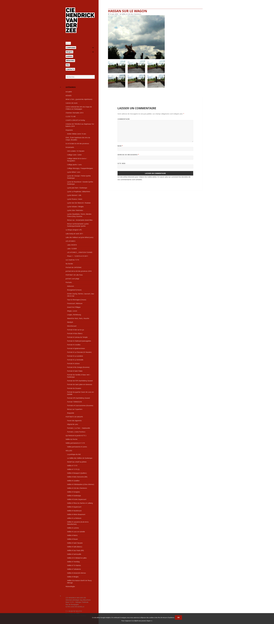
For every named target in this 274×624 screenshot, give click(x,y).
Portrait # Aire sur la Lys (75, 330)
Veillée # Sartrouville (74, 554)
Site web (121, 163)
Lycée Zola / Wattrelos (75, 210)
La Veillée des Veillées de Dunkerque (79, 458)
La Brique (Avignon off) (74, 230)
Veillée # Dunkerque (74, 496)
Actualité (69, 92)
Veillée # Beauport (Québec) (77, 473)
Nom (120, 146)
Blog (68, 43)
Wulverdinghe (70, 586)
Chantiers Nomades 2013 (74, 113)
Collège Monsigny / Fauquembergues (80, 168)
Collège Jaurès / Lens (74, 165)
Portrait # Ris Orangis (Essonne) (78, 367)
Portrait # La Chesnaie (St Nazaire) (79, 352)
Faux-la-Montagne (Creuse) (76, 300)
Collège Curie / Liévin (74, 155)
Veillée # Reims (72, 535)
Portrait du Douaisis (74, 388)
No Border (69, 264)
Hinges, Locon (72, 311)
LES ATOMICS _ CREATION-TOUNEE (79, 252)
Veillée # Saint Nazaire (75, 543)
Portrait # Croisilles (73, 345)
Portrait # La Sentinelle (75, 360)
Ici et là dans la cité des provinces (77, 143)
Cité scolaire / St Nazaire (75, 151)
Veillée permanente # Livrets (77, 447)
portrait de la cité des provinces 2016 (79, 271)
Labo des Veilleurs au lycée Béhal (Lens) (79, 237)
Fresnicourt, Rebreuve (74, 303)
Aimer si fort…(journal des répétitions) (79, 99)
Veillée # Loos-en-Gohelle (76, 532)
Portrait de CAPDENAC (74, 267)
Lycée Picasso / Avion (74, 199)
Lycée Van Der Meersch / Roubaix (79, 203)
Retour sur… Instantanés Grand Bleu (79, 220)
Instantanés (70, 147)
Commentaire (124, 119)
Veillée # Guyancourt (74, 507)
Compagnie (70, 48)
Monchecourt (72, 326)
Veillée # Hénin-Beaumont (76, 514)
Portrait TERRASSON (74, 402)
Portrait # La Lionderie (75, 356)
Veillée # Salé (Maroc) (74, 547)
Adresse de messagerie (128, 155)
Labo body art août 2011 (74, 234)
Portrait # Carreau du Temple (77, 337)
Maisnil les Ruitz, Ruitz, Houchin (78, 318)
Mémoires (70, 61)
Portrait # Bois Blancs (75, 333)
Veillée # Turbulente (74, 569)
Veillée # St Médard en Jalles (77, 558)
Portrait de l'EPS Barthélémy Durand (80, 381)
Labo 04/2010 (72, 245)
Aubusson (70, 286)
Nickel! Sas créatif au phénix (76, 462)
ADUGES (68, 95)
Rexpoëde (70, 413)
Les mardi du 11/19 (72, 260)
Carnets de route (71, 103)
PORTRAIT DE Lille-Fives (74, 275)
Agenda (69, 56)
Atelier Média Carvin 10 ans (76, 134)
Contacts (70, 69)
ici (151, 621)
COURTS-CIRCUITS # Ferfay (75, 120)
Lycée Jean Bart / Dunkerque (77, 188)
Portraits (69, 282)
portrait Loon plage (72, 279)
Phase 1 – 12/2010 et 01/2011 (77, 256)
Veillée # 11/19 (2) (73, 469)
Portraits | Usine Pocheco (76, 432)
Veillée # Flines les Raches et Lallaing (80, 503)
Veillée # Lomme (73, 528)
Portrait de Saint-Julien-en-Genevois (79, 384)
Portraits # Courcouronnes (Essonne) (80, 405)
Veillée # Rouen (72, 539)
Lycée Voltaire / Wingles (75, 207)
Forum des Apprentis (74, 421)
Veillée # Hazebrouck (74, 511)
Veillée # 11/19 (72, 466)
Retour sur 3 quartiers (74, 409)
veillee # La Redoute (74, 518)
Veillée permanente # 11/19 (75, 443)
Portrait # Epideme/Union (76, 348)
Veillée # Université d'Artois (76, 573)
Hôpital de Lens (72, 424)
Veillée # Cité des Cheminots (77, 488)
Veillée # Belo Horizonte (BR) (77, 477)
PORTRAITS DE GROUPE (74, 417)
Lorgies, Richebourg (74, 315)
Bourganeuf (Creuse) (74, 290)
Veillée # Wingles (73, 577)
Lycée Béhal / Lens (73, 172)
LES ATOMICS (70, 241)
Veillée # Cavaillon (73, 481)
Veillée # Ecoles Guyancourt (76, 499)
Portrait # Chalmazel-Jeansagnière (79, 341)
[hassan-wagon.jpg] (155, 51)
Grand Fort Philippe (73, 307)
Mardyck (70, 322)
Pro (67, 65)
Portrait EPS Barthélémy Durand (78, 398)
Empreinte (69, 130)
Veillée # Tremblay (73, 562)
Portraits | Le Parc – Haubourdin (78, 428)
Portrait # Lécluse (73, 363)
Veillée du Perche (71, 439)
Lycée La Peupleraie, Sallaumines (78, 191)
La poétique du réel (74, 454)
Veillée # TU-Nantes (74, 565)
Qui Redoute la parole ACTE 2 (76, 435)
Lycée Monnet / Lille (74, 195)
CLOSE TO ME (71, 116)
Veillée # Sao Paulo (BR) (75, 550)
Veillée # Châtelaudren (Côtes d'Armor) (80, 484)
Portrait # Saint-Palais (75, 371)
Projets (69, 52)
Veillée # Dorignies (73, 492)
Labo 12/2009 (72, 249)
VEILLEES (69, 451)
